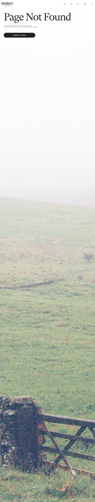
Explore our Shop (19, 35)
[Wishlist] (78, 4)
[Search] (64, 4)
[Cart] (85, 4)
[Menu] (91, 4)
